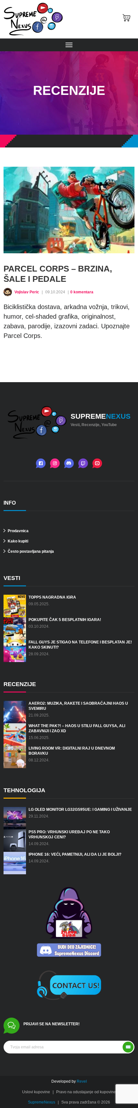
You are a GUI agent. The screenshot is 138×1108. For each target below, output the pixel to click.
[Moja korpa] (126, 19)
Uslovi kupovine (36, 1092)
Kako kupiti (17, 541)
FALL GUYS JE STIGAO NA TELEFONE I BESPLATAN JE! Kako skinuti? (80, 645)
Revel (82, 1081)
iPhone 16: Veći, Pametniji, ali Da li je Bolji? (75, 854)
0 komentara (81, 292)
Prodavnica (18, 531)
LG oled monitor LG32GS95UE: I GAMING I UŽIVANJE (80, 809)
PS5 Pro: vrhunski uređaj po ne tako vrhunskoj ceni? (69, 834)
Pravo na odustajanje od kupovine (86, 1092)
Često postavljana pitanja (30, 551)
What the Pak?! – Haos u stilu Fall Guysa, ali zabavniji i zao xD (77, 728)
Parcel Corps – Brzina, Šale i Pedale (58, 274)
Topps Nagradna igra (52, 597)
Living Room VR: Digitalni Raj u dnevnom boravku (72, 751)
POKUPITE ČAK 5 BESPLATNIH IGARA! (65, 619)
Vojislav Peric (27, 292)
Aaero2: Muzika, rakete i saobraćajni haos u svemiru (78, 706)
